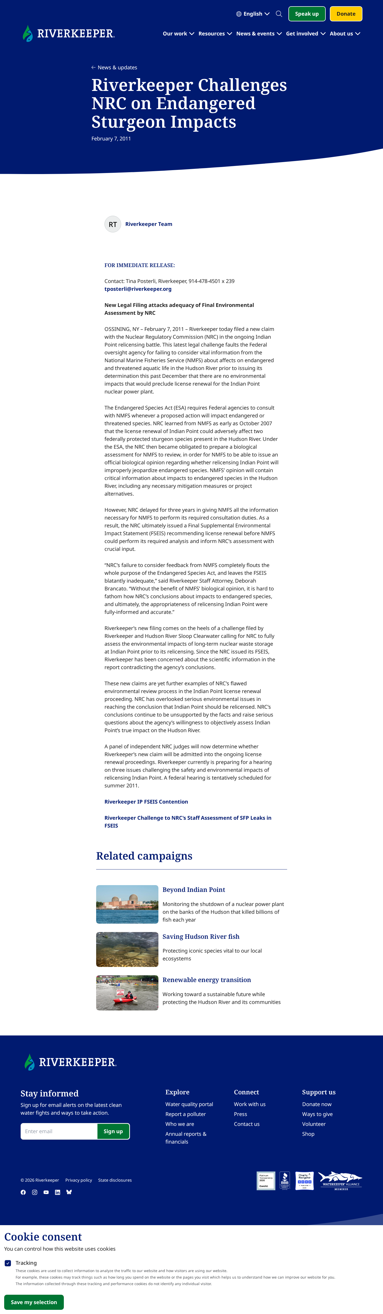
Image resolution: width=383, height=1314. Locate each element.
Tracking (26, 1262)
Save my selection (34, 1302)
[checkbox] (8, 1262)
